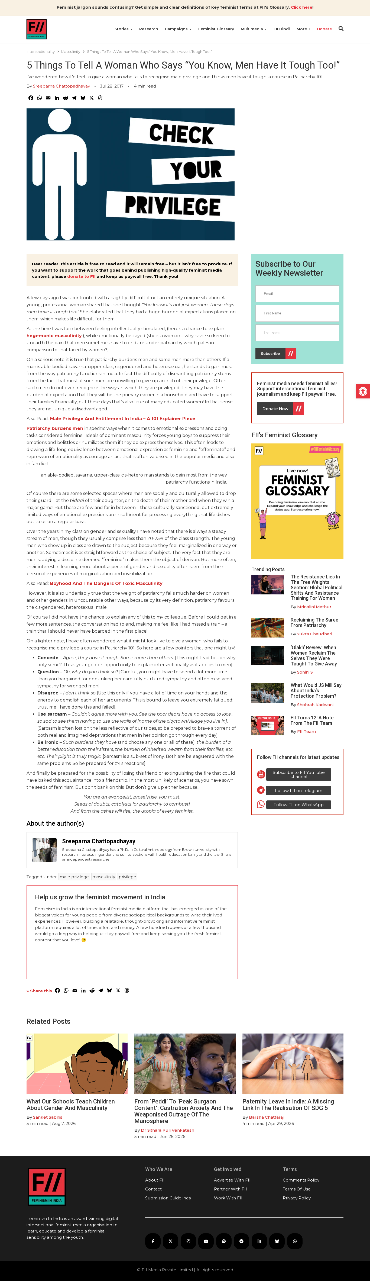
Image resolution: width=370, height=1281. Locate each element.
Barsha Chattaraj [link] (266, 1117)
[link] (363, 391)
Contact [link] (153, 1189)
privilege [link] (127, 876)
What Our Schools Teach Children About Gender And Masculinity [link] (71, 1104)
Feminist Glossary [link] (216, 29)
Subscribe (270, 353)
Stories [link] (122, 29)
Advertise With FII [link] (232, 1180)
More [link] (302, 29)
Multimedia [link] (252, 29)
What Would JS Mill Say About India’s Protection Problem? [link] (316, 690)
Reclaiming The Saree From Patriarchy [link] (314, 622)
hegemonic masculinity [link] (54, 335)
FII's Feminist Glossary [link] (284, 435)
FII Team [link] (306, 731)
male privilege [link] (74, 876)
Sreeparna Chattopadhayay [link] (61, 86)
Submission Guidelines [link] (168, 1197)
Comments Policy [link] (301, 1180)
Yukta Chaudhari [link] (314, 633)
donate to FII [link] (81, 276)
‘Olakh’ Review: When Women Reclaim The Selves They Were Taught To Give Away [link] (314, 655)
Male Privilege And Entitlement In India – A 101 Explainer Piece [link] (122, 418)
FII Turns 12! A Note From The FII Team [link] (312, 720)
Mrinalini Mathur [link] (314, 606)
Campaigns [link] (177, 29)
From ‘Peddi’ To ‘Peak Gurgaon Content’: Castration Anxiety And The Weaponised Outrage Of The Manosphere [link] (183, 1111)
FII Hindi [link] (282, 29)
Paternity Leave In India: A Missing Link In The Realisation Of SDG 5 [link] (288, 1104)
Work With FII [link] (228, 1197)
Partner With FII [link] (230, 1189)
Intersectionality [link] (41, 51)
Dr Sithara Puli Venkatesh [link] (167, 1130)
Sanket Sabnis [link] (47, 1117)
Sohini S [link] (305, 672)
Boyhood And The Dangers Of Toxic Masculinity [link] (106, 583)
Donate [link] (324, 29)
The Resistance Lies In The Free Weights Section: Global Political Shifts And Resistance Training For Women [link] (316, 587)
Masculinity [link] (70, 51)
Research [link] (148, 29)
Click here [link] (301, 7)
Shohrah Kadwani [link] (315, 704)
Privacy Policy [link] (297, 1197)
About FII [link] (155, 1180)
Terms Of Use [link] (297, 1189)
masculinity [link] (103, 876)
